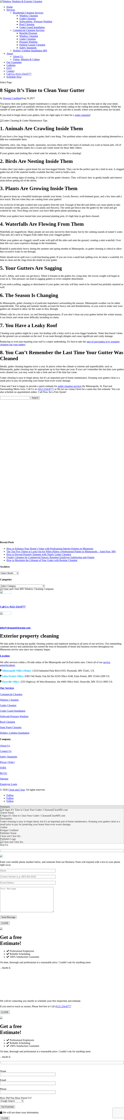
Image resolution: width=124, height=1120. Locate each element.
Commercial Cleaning (11, 694)
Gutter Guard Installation (32, 27)
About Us (18, 56)
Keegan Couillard (12, 98)
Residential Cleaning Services (28, 12)
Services (10, 9)
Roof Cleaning (26, 24)
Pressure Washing (28, 41)
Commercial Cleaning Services (28, 30)
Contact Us (5, 751)
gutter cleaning (82, 115)
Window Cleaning (28, 15)
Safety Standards (27, 47)
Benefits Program (28, 33)
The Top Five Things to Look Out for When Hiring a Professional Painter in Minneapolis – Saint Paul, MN (61, 551)
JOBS (3, 767)
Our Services (7, 688)
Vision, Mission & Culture (26, 59)
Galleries (11, 65)
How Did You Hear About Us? (16, 1098)
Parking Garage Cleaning (32, 44)
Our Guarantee (14, 62)
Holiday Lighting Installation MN (30, 50)
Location (5, 655)
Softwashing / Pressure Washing (35, 21)
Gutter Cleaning (27, 18)
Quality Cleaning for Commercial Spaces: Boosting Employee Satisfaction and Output (50, 557)
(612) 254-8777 (46, 389)
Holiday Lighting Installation (14, 732)
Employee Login (8, 784)
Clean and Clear (16, 789)
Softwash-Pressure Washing (14, 716)
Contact (10, 71)
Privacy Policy (7, 762)
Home (9, 7)
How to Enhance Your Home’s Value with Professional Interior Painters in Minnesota (49, 548)
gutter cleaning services (70, 386)
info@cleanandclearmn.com (15, 627)
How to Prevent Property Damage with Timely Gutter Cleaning (38, 554)
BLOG (3, 773)
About (9, 53)
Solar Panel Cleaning (10, 727)
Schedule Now (14, 76)
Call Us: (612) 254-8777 (18, 74)
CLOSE (4, 923)
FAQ (9, 68)
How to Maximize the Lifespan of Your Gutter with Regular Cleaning (41, 560)
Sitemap (4, 778)
